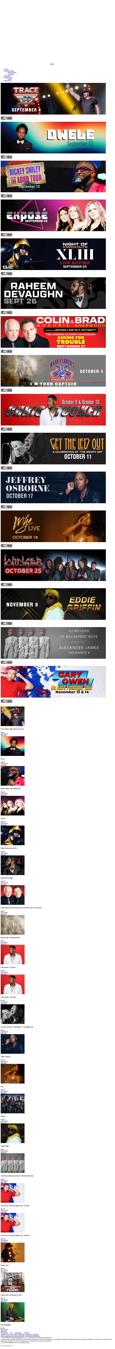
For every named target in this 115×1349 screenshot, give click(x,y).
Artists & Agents (9, 71)
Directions (22, 1334)
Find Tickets (4, 734)
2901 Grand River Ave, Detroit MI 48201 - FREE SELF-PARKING (20, 1336)
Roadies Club (8, 77)
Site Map (35, 1334)
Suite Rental (7, 80)
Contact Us (29, 1334)
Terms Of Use (5, 1334)
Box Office (7, 75)
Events (6, 69)
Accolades (11, 74)
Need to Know (12, 72)
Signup (10, 79)
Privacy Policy (14, 1334)
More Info (3, 735)
